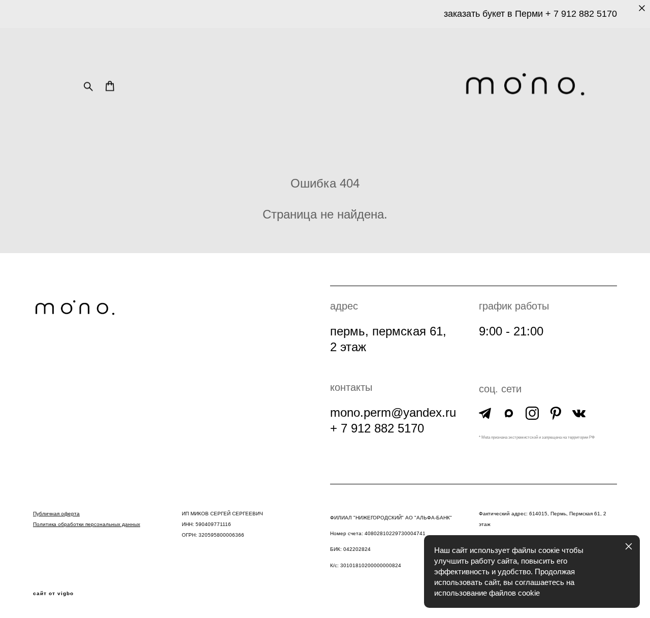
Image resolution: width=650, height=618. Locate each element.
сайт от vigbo (53, 593)
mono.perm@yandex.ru (393, 412)
